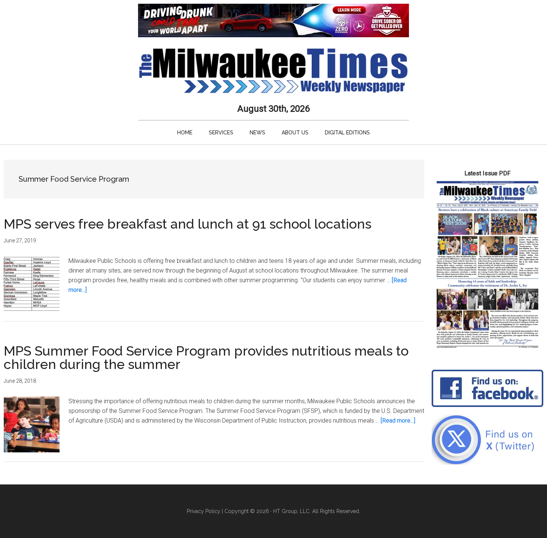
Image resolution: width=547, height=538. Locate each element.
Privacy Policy (203, 511)
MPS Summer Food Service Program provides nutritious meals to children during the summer (206, 357)
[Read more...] (398, 420)
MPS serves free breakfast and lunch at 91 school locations (187, 224)
